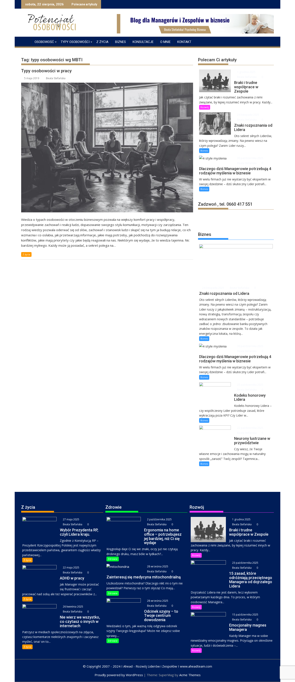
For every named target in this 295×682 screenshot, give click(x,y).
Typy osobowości (75, 42)
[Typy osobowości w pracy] (107, 147)
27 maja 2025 (70, 519)
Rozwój (204, 107)
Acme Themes (190, 675)
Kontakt (184, 42)
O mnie (165, 42)
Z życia (102, 42)
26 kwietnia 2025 (72, 606)
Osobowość (44, 42)
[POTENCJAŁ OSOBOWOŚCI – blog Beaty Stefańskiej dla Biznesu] (25, 41)
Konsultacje (143, 42)
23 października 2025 (249, 385)
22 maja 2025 (70, 567)
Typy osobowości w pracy (46, 70)
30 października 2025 (249, 158)
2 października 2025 (159, 519)
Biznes (120, 42)
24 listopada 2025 (247, 115)
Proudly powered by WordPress (119, 675)
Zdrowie (112, 558)
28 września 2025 (157, 566)
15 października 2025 (245, 614)
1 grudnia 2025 (245, 72)
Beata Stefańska (55, 78)
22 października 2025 (249, 428)
